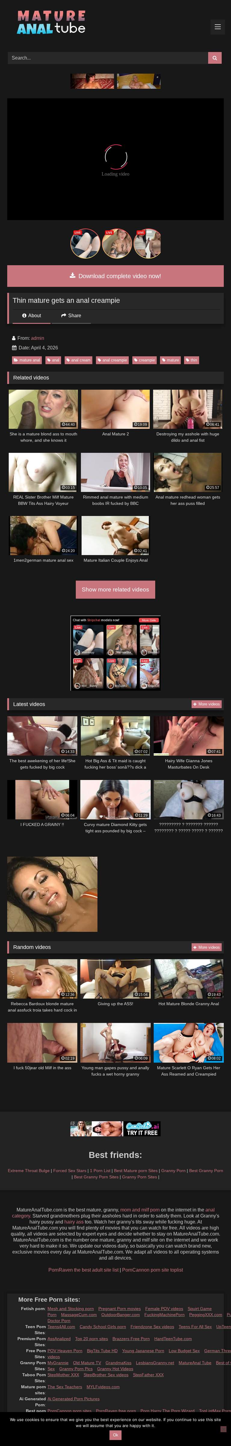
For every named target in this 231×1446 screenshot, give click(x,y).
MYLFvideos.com (103, 1386)
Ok (115, 1435)
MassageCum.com (79, 1314)
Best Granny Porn (206, 1170)
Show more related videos (115, 589)
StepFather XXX (148, 1374)
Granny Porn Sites (139, 1176)
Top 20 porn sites (91, 1338)
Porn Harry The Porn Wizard (167, 1410)
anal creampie (115, 360)
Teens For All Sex (195, 1326)
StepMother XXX (63, 1374)
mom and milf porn (140, 1209)
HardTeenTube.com (173, 1338)
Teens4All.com (61, 1326)
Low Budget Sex (184, 1350)
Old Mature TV (87, 1362)
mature (173, 360)
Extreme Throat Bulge (29, 1170)
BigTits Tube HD (102, 1350)
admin (37, 338)
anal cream (81, 360)
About (34, 315)
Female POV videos (164, 1308)
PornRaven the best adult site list (83, 1270)
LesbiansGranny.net (155, 1362)
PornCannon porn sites (69, 1410)
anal (55, 360)
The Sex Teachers (65, 1386)
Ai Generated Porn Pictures (74, 1398)
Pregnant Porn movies (119, 1308)
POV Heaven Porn (65, 1350)
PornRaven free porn (116, 1410)
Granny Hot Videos (115, 1368)
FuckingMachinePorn (164, 1314)
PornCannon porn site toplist (152, 1270)
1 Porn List (100, 1170)
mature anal (30, 360)
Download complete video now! (119, 276)
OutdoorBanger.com (120, 1314)
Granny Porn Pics (76, 1368)
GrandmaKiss (118, 1362)
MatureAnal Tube (195, 1362)
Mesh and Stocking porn (71, 1308)
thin (194, 360)
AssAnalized (59, 1338)
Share (74, 315)
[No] (223, 1429)
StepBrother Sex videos (106, 1374)
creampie (147, 360)
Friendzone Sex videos (152, 1326)
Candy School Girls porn (103, 1326)
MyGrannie (58, 1362)
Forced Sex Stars (69, 1170)
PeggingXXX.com (205, 1314)
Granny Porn (173, 1170)
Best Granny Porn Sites (96, 1176)
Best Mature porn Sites (136, 1170)
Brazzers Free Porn (131, 1338)
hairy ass (74, 1221)
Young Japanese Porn (143, 1350)
